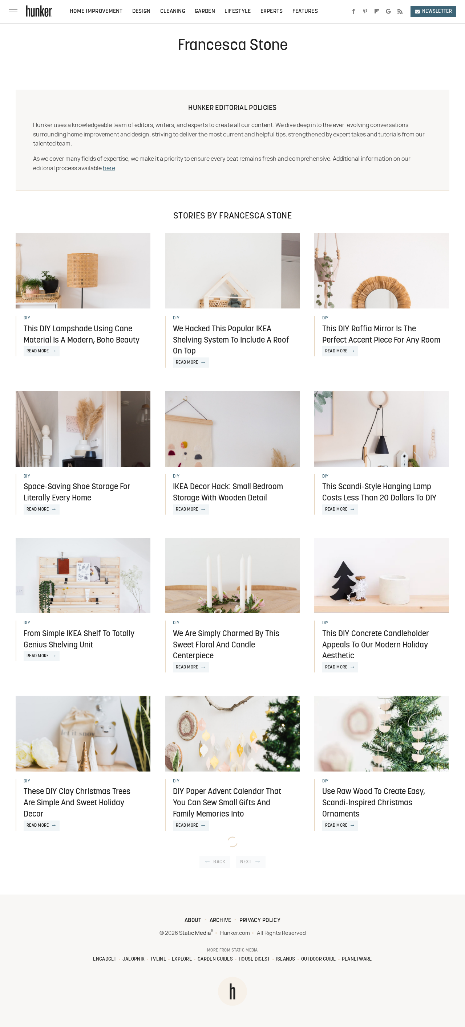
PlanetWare (357, 959)
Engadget (104, 959)
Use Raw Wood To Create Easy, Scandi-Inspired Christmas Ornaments (373, 803)
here (109, 168)
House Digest (254, 959)
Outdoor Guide (318, 959)
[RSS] (400, 11)
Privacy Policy (259, 921)
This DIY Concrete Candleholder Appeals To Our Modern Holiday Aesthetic (375, 645)
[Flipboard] (376, 11)
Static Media (195, 933)
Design (141, 12)
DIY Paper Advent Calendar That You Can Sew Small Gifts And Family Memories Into (227, 803)
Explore (182, 959)
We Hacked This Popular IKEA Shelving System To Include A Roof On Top (231, 340)
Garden (205, 12)
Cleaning (172, 12)
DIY (27, 318)
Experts (271, 12)
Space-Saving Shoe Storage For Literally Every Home (77, 493)
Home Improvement (96, 12)
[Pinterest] (365, 11)
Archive (220, 921)
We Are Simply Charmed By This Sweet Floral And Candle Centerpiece (226, 645)
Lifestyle (238, 12)
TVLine (158, 959)
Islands (285, 959)
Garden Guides (215, 959)
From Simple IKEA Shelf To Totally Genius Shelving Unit (79, 640)
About (193, 921)
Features (305, 12)
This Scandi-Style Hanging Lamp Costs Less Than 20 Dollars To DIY (379, 493)
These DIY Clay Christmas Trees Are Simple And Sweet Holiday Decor (77, 803)
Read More (38, 351)
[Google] (388, 11)
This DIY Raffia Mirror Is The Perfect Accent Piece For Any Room (381, 335)
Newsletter (437, 11)
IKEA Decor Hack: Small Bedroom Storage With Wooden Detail (228, 493)
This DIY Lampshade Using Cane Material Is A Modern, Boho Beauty (82, 335)
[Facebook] (353, 11)
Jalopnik (133, 959)
